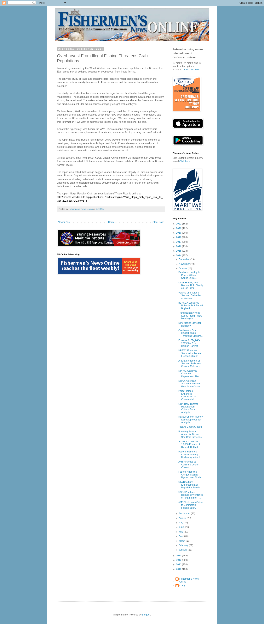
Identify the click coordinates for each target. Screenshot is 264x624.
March (182, 540)
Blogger (146, 614)
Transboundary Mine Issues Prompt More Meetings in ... (190, 316)
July (181, 522)
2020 (179, 228)
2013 (179, 555)
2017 (179, 242)
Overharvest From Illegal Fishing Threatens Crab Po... (190, 333)
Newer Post (64, 222)
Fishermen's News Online (189, 580)
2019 (179, 232)
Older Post (158, 222)
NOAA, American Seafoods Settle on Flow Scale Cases (189, 384)
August (183, 518)
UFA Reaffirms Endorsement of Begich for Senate (189, 485)
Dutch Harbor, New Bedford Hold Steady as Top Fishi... (190, 285)
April (181, 536)
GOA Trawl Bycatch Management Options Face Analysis (188, 408)
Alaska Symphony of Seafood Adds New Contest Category (189, 363)
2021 (179, 223)
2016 (179, 246)
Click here (184, 161)
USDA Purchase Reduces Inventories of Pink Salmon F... (190, 495)
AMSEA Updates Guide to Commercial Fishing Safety (190, 505)
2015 (179, 250)
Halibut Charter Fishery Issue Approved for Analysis (190, 419)
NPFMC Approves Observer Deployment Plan (188, 373)
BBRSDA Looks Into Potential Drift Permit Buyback (190, 305)
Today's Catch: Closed (190, 426)
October (183, 268)
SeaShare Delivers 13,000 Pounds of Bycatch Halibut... (189, 444)
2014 (179, 255)
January (183, 549)
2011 (179, 564)
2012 (179, 560)
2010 (179, 569)
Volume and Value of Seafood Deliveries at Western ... (189, 295)
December (184, 259)
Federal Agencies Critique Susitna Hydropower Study (189, 474)
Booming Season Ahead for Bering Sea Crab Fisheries (190, 434)
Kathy (182, 585)
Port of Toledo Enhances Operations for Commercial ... (187, 395)
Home (111, 222)
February (184, 545)
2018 (179, 237)
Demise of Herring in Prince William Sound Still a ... (189, 275)
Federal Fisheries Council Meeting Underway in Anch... (190, 454)
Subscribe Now (191, 69)
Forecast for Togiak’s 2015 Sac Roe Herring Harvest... (189, 343)
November (184, 264)
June (182, 527)
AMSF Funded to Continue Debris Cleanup (188, 464)
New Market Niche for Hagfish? (189, 324)
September (185, 513)
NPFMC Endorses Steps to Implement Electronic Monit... (189, 353)
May (181, 531)
